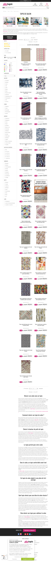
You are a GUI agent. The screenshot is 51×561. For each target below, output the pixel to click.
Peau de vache (8, 92)
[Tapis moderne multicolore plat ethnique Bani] (40, 211)
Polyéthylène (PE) (8, 96)
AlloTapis (4, 11)
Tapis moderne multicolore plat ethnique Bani (41, 222)
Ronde (6, 113)
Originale (7, 106)
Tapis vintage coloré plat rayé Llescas (25, 170)
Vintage (6, 177)
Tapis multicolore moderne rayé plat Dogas (41, 325)
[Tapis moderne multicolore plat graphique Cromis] (40, 289)
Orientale (7, 172)
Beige (6, 62)
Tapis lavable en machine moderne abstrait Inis (40, 273)
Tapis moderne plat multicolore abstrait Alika (25, 222)
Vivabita (6, 144)
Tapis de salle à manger (23, 25)
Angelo (6, 139)
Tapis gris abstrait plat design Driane (25, 351)
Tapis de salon (9, 25)
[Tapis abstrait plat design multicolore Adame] (25, 186)
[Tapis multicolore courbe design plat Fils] (25, 108)
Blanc (11, 62)
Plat (6, 149)
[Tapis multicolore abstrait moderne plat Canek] (40, 54)
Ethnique (7, 187)
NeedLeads (34, 559)
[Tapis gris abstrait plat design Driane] (25, 340)
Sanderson (7, 118)
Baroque (6, 163)
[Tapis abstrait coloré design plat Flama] (25, 366)
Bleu (5, 64)
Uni (6, 196)
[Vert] (4, 71)
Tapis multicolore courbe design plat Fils (25, 118)
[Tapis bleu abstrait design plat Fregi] (25, 83)
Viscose (6, 101)
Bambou (6, 82)
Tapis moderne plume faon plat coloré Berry (26, 273)
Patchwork (7, 173)
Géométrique (7, 191)
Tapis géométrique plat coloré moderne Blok (25, 325)
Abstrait (6, 182)
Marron (11, 65)
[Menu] (6, 555)
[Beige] (4, 62)
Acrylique (7, 80)
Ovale (6, 108)
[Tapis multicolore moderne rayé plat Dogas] (40, 315)
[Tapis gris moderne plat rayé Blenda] (25, 237)
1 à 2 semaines (8, 52)
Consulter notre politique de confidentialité (16, 551)
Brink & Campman (8, 141)
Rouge (6, 69)
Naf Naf (6, 134)
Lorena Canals (8, 142)
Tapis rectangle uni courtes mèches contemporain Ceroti (40, 118)
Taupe (11, 69)
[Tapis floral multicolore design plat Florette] (40, 340)
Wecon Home (7, 132)
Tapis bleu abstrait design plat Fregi (25, 93)
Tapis (9, 11)
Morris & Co (7, 127)
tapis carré (36, 419)
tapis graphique (27, 516)
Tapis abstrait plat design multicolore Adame (25, 196)
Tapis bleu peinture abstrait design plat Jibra (41, 144)
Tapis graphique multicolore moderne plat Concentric (26, 299)
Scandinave (7, 175)
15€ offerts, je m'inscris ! (29, 530)
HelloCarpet (7, 135)
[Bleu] (4, 64)
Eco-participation (36, 542)
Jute (6, 85)
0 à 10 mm (7, 151)
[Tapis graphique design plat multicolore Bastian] (40, 160)
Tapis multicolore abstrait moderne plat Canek (40, 64)
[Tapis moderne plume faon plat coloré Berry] (25, 263)
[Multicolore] (4, 67)
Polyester (7, 94)
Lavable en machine (9, 204)
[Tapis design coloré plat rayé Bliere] (40, 237)
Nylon (6, 91)
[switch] (4, 558)
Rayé (6, 194)
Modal (6, 89)
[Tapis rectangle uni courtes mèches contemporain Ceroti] (40, 108)
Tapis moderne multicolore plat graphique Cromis (41, 299)
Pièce (12, 11)
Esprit (6, 123)
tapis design (5, 31)
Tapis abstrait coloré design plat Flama (26, 376)
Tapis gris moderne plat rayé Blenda (26, 247)
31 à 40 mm (7, 156)
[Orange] (4, 68)
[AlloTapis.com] (11, 4)
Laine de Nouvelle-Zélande (10, 203)
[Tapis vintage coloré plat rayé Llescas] (25, 160)
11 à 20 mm (7, 153)
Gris (11, 64)
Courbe (6, 184)
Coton (6, 84)
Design (6, 168)
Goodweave (7, 201)
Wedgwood (7, 120)
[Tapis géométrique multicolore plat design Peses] (40, 83)
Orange (6, 68)
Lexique (35, 544)
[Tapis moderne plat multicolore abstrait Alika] (25, 211)
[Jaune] (4, 65)
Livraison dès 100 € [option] (25, 0)
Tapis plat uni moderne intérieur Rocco (26, 64)
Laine (6, 87)
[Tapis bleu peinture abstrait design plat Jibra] (40, 134)
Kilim (6, 192)
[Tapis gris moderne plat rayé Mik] (25, 134)
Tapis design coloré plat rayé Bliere (40, 247)
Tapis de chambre (36, 25)
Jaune (6, 65)
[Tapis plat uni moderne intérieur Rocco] (25, 54)
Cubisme (7, 185)
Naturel (6, 170)
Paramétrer (14, 559)
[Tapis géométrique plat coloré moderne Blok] (25, 315)
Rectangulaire (7, 111)
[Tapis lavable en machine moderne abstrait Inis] (40, 263)
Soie (6, 99)
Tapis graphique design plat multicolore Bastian (41, 170)
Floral (6, 189)
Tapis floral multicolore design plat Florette (41, 351)
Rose (11, 68)
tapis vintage (32, 408)
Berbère (6, 165)
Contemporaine (8, 166)
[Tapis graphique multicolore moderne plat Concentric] (25, 289)
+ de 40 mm (7, 158)
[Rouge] (4, 69)
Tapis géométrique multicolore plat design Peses (41, 93)
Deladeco (7, 137)
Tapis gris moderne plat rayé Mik (26, 144)
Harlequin (7, 130)
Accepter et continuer (27, 559)
